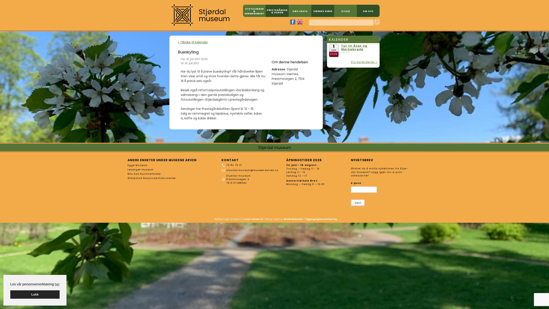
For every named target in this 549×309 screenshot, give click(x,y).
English (299, 22)
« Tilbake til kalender (193, 42)
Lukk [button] (35, 294)
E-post (356, 183)
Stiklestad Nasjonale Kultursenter (152, 178)
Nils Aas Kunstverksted (144, 174)
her (57, 284)
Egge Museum (138, 165)
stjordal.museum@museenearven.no (252, 170)
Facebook (292, 22)
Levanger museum (141, 169)
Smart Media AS (253, 219)
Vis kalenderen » (364, 62)
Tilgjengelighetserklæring (321, 219)
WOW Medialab (293, 219)
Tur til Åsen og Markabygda (354, 47)
